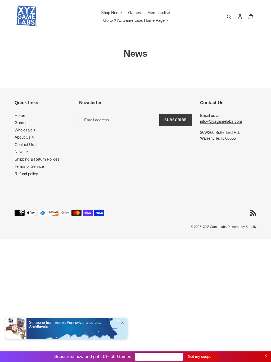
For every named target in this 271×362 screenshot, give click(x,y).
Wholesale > (25, 130)
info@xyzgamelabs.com (221, 121)
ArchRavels (38, 326)
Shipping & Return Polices (37, 159)
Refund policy (26, 173)
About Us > (24, 137)
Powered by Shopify (242, 227)
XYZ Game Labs (215, 227)
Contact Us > (26, 144)
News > (21, 151)
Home (20, 115)
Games (21, 122)
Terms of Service (29, 166)
